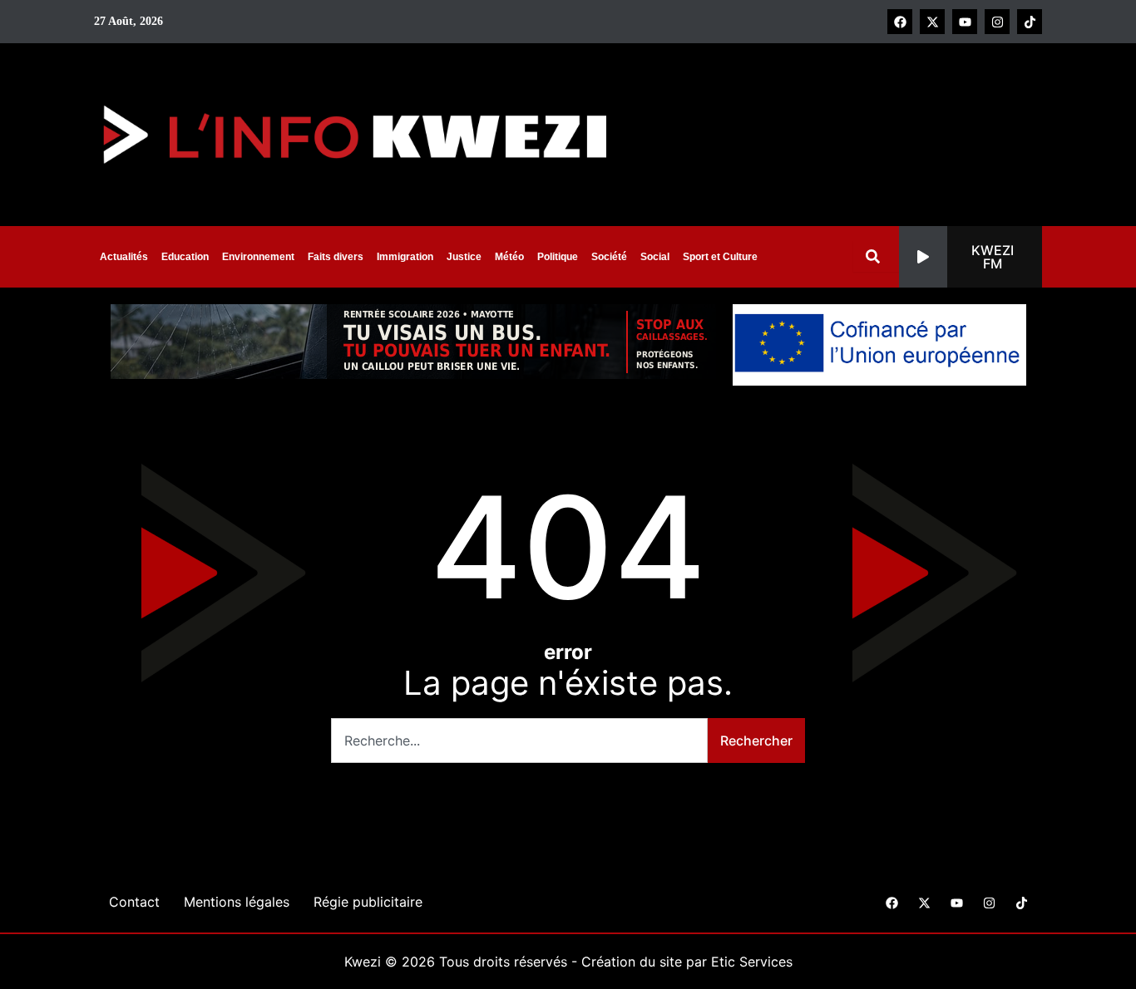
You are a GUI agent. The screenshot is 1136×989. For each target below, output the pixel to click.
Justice (464, 257)
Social (654, 257)
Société (609, 257)
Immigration (405, 257)
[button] (970, 257)
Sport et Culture (720, 257)
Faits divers (335, 257)
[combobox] (519, 740)
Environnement (258, 257)
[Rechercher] (876, 256)
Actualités (124, 257)
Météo (509, 257)
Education (185, 257)
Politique (557, 257)
